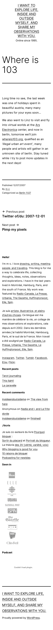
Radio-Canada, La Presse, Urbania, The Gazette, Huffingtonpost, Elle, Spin (25, 298)
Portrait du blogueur (38, 440)
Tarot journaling (11, 375)
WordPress (33, 617)
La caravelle (9, 385)
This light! (8, 380)
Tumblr (30, 357)
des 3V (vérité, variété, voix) (31, 444)
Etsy (4, 362)
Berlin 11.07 (25, 192)
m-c (8, 189)
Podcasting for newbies (16, 457)
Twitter (20, 357)
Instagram (8, 357)
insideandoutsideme (14, 399)
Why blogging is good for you (19, 449)
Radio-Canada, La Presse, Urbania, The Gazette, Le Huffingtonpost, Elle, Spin (23, 345)
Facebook (41, 357)
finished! (36, 418)
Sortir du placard (12, 440)
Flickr (12, 362)
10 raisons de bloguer (15, 453)
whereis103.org (12, 139)
